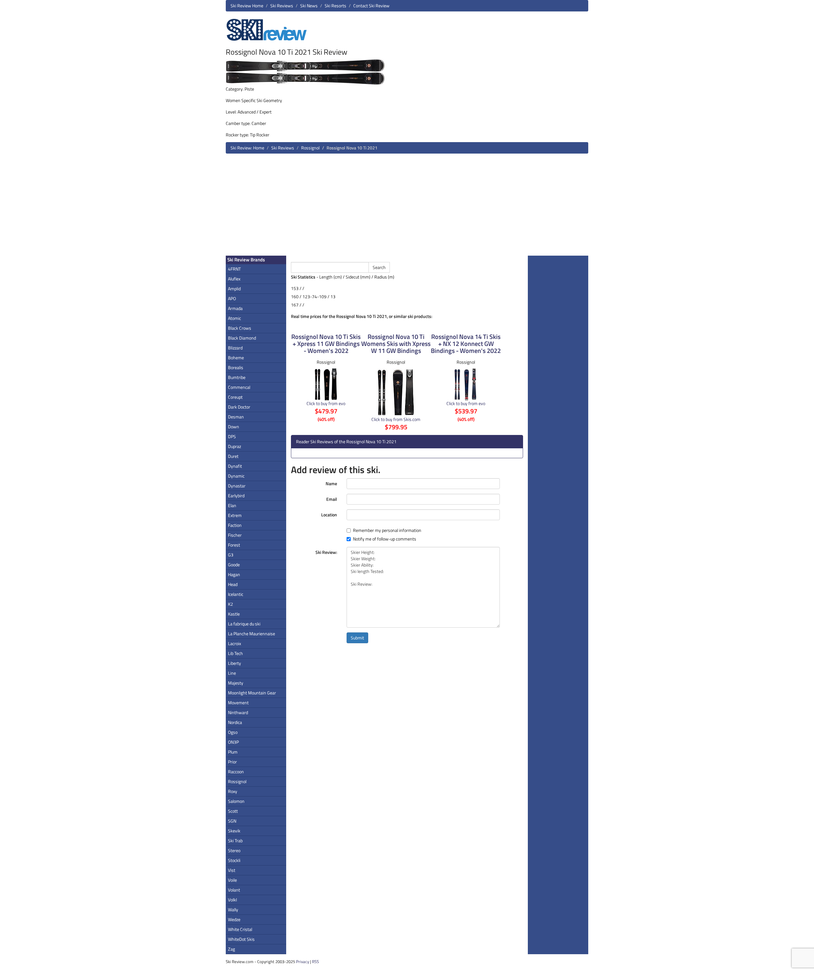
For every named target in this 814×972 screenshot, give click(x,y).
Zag (231, 949)
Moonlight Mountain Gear (252, 692)
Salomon (236, 801)
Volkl (232, 899)
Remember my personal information (387, 530)
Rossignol (310, 147)
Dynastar (236, 485)
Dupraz (234, 446)
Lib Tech (235, 653)
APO (232, 298)
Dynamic (236, 475)
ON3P (233, 742)
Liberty (234, 663)
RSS (315, 961)
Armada (235, 308)
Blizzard (235, 347)
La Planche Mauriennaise (251, 633)
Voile (232, 880)
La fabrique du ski (244, 623)
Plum (233, 751)
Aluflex (234, 278)
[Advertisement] (407, 207)
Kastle (234, 613)
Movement (238, 702)
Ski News (309, 5)
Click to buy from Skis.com (395, 419)
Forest (234, 544)
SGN (232, 820)
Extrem (235, 515)
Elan (232, 505)
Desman (236, 416)
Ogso (233, 732)
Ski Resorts (335, 5)
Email (331, 499)
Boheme (236, 357)
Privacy (302, 961)
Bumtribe (236, 377)
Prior (232, 761)
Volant (234, 889)
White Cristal (240, 929)
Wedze (234, 919)
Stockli (234, 860)
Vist (231, 870)
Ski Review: (326, 552)
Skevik (234, 830)
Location (329, 514)
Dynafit (235, 466)
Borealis (235, 367)
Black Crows (239, 328)
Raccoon (236, 771)
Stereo (234, 850)
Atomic (234, 318)
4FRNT (234, 268)
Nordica (235, 722)
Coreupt (235, 397)
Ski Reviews (281, 5)
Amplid (234, 288)
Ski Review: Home (247, 147)
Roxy (232, 791)
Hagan (234, 574)
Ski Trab (235, 840)
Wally (233, 909)
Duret (233, 456)
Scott (233, 811)
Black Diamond (242, 337)
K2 (230, 604)
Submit (357, 637)
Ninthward (238, 712)
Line (232, 673)
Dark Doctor (239, 406)
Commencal (239, 387)
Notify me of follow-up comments (384, 539)
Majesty (235, 682)
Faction (235, 525)
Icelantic (235, 594)
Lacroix (234, 643)
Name (331, 483)
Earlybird (236, 495)
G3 (230, 554)
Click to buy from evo (326, 403)
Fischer (235, 535)
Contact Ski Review (371, 5)
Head (233, 584)
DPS (232, 436)
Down (233, 426)
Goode (234, 564)
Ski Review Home (247, 5)
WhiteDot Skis (241, 939)
